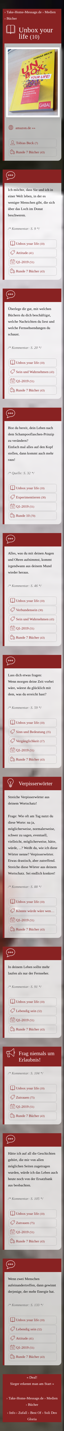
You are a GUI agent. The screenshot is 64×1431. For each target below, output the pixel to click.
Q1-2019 (23, 262)
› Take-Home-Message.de (23, 12)
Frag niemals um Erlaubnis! (36, 1056)
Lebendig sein (26, 1011)
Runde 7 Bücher (28, 152)
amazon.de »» (25, 128)
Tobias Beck (25, 143)
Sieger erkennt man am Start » (32, 1384)
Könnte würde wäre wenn (35, 911)
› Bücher (10, 18)
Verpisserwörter (35, 783)
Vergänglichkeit (28, 741)
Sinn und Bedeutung (31, 732)
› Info (11, 1413)
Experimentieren (28, 497)
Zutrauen (23, 1097)
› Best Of (34, 1413)
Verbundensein (27, 610)
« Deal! (32, 1377)
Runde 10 (23, 516)
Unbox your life (36, 33)
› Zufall (21, 1413)
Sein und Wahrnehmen (32, 372)
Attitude (22, 253)
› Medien (49, 12)
